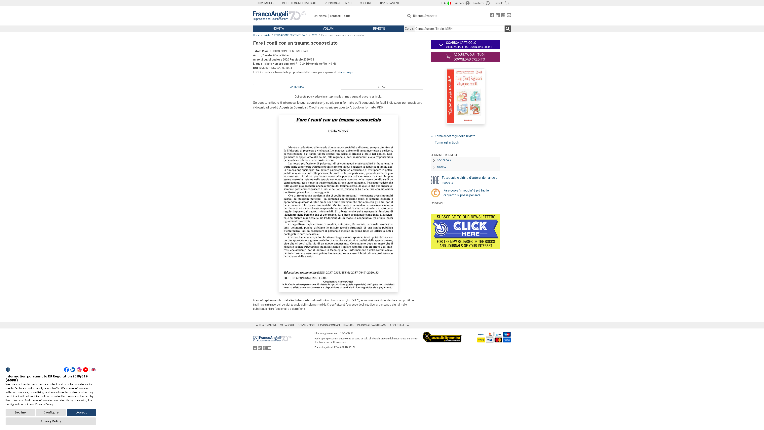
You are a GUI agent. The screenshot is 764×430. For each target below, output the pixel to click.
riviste (267, 35)
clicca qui (347, 72)
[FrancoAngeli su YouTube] (509, 16)
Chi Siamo (320, 16)
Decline (20, 412)
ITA (443, 3)
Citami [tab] (382, 86)
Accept (81, 412)
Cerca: (409, 28)
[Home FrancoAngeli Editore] (279, 16)
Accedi (459, 3)
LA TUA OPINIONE (266, 325)
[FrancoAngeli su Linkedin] (498, 16)
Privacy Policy (51, 421)
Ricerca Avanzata (425, 16)
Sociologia (444, 160)
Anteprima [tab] (297, 86)
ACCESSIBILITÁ (399, 325)
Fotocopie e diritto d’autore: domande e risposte (470, 180)
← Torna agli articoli (445, 142)
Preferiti (479, 3)
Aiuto (347, 16)
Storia (441, 167)
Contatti (335, 16)
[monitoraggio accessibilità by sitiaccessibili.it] (442, 334)
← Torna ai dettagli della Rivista (453, 136)
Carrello (498, 3)
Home (256, 35)
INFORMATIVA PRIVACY (372, 325)
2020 (314, 35)
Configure (51, 412)
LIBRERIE (348, 325)
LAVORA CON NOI (329, 325)
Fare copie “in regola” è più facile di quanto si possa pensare (466, 193)
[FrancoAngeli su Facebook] (492, 16)
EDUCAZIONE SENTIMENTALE (290, 35)
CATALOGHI (287, 325)
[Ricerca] (508, 28)
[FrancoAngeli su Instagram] (503, 16)
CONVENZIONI (306, 325)
